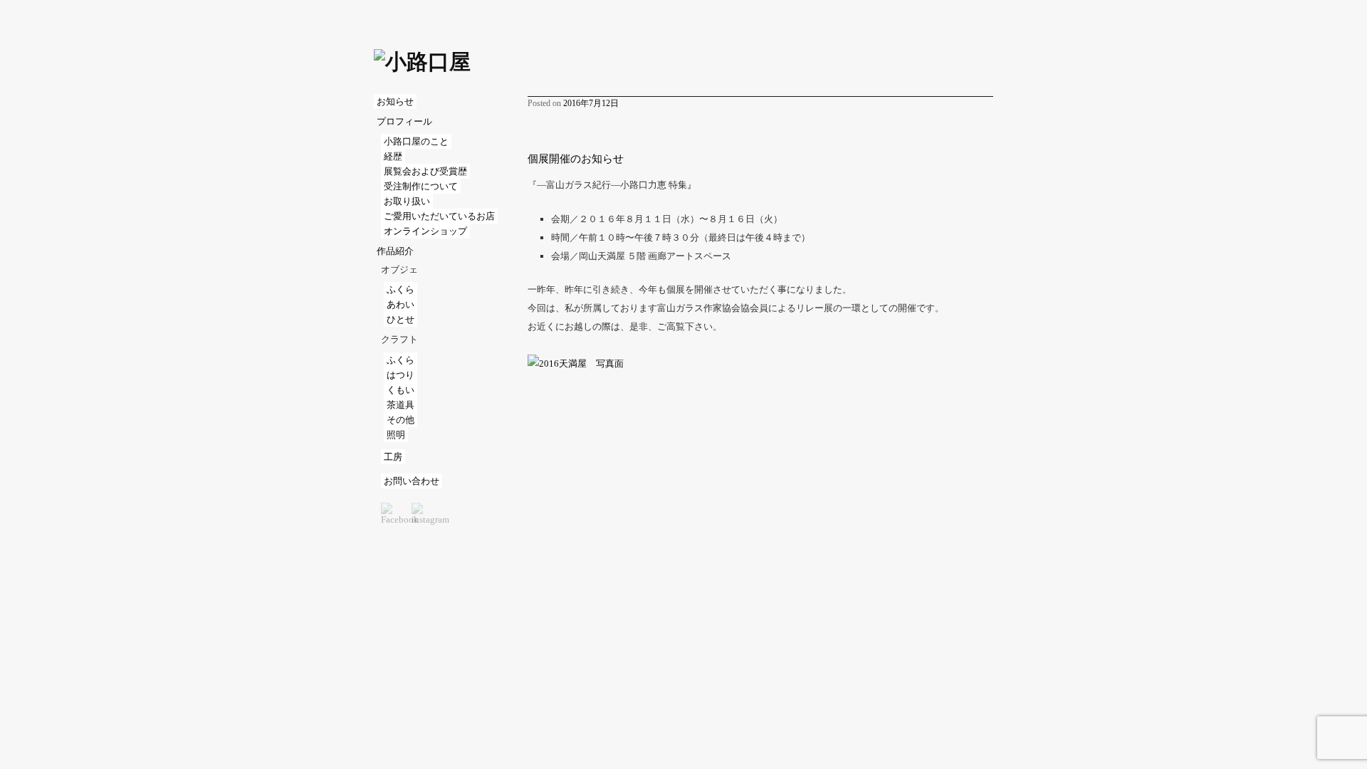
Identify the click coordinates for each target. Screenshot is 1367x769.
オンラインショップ (425, 231)
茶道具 (400, 404)
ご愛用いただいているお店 (439, 216)
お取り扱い (407, 201)
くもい (400, 389)
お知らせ (395, 101)
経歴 (393, 156)
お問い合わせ (411, 481)
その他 (400, 419)
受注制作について (421, 186)
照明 (396, 434)
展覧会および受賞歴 (425, 171)
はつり (400, 375)
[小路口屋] (422, 61)
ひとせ (400, 319)
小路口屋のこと (416, 141)
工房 (393, 456)
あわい (400, 304)
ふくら (400, 289)
